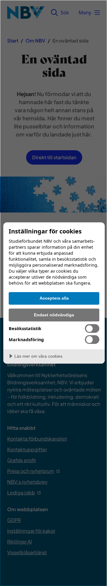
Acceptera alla (54, 298)
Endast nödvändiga (54, 314)
